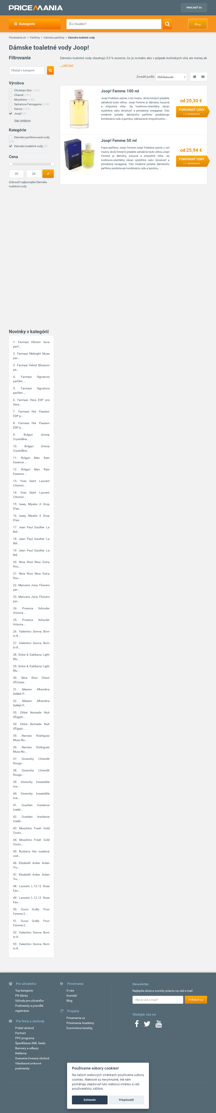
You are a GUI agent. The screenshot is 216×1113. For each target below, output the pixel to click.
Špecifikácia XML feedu (30, 1043)
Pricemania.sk (17, 37)
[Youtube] (158, 1025)
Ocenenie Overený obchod (32, 1058)
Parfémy (35, 37)
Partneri (20, 1033)
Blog (198, 24)
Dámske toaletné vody (30, 146)
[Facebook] (136, 1025)
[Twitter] (147, 1025)
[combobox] (171, 77)
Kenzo (22, 109)
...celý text (66, 65)
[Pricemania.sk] (36, 7)
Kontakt (71, 995)
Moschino (24, 99)
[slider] (11, 164)
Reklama (21, 1053)
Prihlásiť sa (194, 7)
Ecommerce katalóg (79, 1028)
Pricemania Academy (80, 1023)
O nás (70, 990)
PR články (21, 995)
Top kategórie (24, 990)
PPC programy (24, 1038)
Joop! (20, 113)
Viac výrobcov (22, 120)
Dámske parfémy (54, 37)
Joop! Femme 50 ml (119, 140)
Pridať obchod (24, 1028)
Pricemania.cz (75, 1018)
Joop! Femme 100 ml (120, 91)
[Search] (167, 24)
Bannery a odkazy (27, 1048)
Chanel (22, 95)
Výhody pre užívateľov (29, 1000)
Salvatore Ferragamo (32, 104)
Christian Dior (27, 90)
